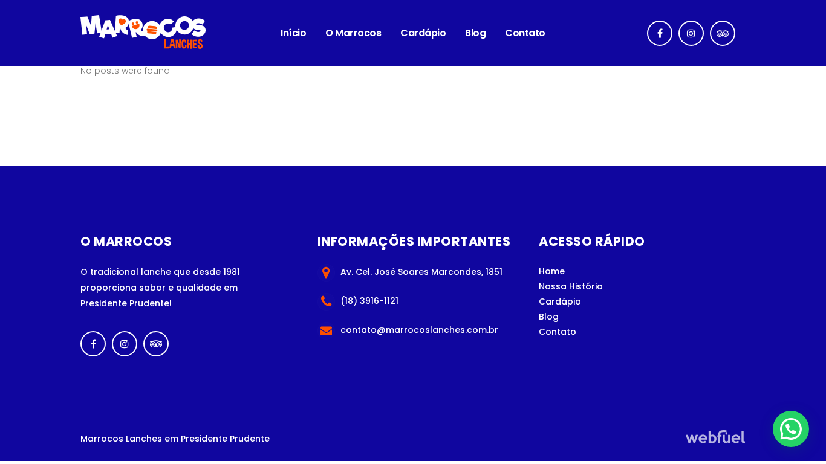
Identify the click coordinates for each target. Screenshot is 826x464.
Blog (549, 317)
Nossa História (571, 286)
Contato (557, 332)
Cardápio (560, 301)
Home (552, 271)
